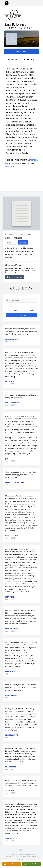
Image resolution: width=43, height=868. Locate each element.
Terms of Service (27, 856)
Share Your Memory (14, 277)
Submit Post (21, 315)
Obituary (11, 59)
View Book (11, 242)
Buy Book (23, 242)
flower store (10, 166)
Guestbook (30, 59)
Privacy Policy (15, 856)
